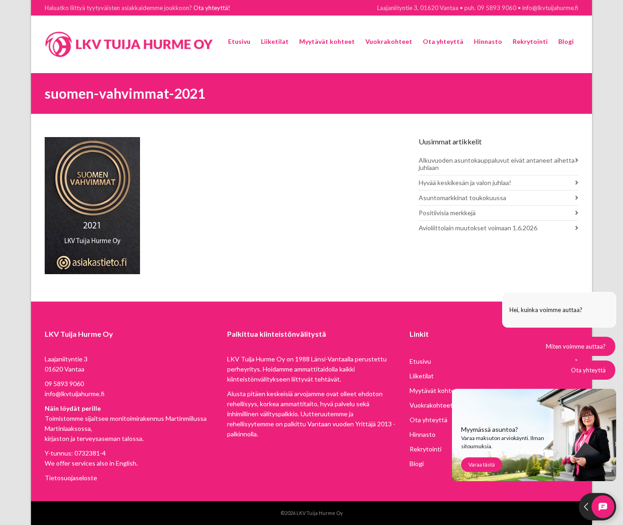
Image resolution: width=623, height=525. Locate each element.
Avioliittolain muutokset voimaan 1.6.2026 (478, 228)
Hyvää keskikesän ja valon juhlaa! (465, 182)
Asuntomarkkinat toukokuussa (462, 198)
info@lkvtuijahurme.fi (74, 394)
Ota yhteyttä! (211, 7)
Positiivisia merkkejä (447, 213)
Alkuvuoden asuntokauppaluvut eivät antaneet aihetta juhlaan (497, 163)
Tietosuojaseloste (71, 478)
